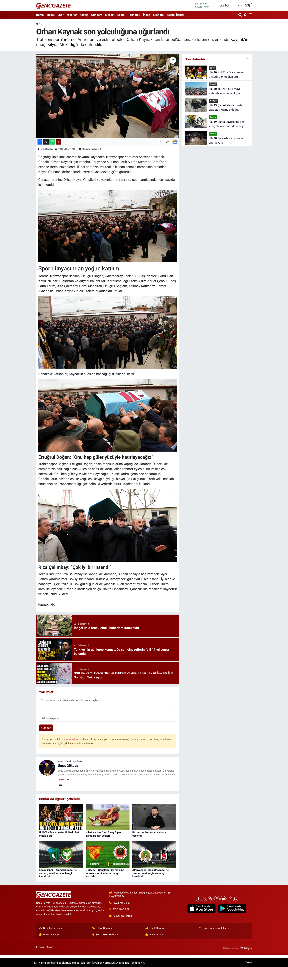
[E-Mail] (60, 785)
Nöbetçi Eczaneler (53, 928)
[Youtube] (223, 898)
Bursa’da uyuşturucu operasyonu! (226, 140)
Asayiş (84, 14)
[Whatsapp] (229, 898)
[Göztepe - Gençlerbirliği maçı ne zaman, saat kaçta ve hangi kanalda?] (108, 854)
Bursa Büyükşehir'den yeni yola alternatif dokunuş (226, 124)
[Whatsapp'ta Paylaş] (52, 142)
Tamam (249, 962)
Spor (61, 14)
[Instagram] (217, 898)
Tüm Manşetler (51, 934)
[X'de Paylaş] (46, 142)
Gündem (96, 14)
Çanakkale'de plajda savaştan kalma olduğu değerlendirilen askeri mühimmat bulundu (225, 108)
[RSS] (235, 898)
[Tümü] (247, 59)
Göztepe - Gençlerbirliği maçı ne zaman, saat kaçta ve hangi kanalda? (105, 873)
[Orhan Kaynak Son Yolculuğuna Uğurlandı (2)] (107, 332)
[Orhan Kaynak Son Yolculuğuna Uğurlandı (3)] (107, 525)
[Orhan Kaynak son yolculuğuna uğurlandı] (107, 96)
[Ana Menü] (249, 15)
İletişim (40, 947)
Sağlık (121, 14)
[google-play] (232, 908)
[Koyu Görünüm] (244, 15)
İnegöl (50, 14)
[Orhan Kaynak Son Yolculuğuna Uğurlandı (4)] (107, 415)
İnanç (146, 14)
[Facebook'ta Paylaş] (40, 142)
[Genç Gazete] (53, 5)
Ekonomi (158, 14)
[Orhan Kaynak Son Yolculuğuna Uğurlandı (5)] (107, 226)
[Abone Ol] (175, 141)
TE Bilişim (246, 948)
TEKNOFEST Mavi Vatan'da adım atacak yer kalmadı (224, 91)
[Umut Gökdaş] (47, 767)
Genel (213, 84)
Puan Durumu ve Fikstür (215, 928)
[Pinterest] (211, 898)
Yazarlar (71, 14)
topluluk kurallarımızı (71, 739)
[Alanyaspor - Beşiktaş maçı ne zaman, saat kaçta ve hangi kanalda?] (154, 854)
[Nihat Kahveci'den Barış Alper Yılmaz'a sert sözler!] (108, 816)
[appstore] (201, 908)
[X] (204, 898)
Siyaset (109, 14)
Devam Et (62, 780)
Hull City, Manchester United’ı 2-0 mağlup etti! (226, 74)
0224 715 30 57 (122, 902)
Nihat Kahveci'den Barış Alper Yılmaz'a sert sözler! (103, 834)
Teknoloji (134, 14)
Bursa (40, 14)
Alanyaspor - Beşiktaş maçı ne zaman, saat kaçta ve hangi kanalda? (150, 873)
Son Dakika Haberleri (107, 934)
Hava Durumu (104, 928)
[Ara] (240, 15)
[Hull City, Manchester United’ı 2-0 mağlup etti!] (61, 816)
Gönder (46, 727)
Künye (49, 947)
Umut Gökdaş (47, 149)
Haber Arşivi (156, 934)
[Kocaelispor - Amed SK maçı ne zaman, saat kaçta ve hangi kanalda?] (61, 854)
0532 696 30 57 (120, 909)
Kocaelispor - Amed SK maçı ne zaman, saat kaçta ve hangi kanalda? (58, 873)
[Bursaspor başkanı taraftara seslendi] (154, 816)
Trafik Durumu (157, 928)
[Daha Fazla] (58, 142)
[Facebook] (198, 898)
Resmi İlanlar (175, 14)
